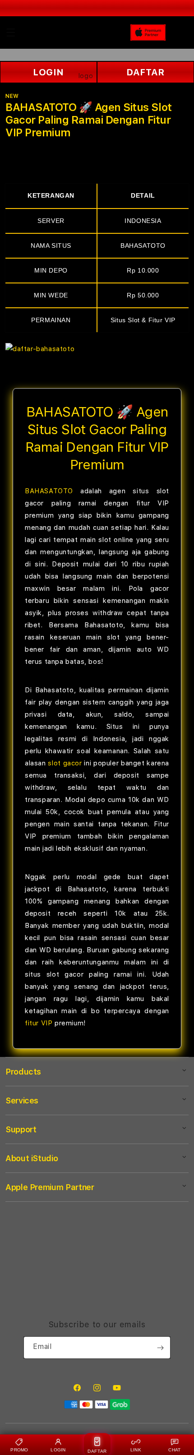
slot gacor (65, 763)
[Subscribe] (160, 1347)
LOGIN (58, 1449)
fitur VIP (38, 1023)
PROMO (19, 1449)
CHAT (174, 1449)
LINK (135, 1449)
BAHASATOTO (49, 491)
